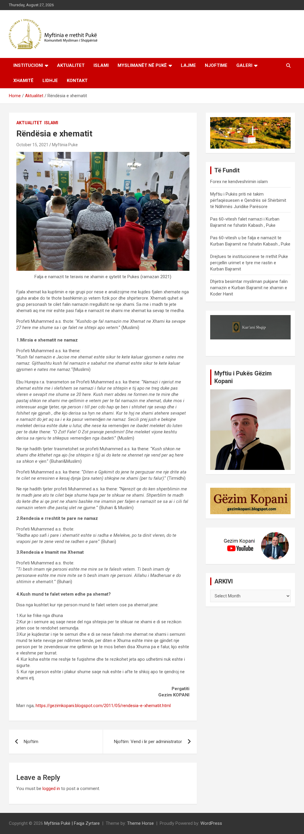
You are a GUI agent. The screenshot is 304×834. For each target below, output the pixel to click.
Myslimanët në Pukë (142, 65)
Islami (101, 65)
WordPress (211, 823)
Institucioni (28, 65)
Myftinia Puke (65, 144)
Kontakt (77, 80)
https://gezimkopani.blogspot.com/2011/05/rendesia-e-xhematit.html (103, 705)
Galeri (244, 65)
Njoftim (31, 741)
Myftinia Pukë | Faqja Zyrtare (72, 823)
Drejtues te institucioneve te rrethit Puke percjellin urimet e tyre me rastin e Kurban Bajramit (249, 263)
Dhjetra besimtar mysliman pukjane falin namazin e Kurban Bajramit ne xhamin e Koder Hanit (249, 288)
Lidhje (50, 80)
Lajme (188, 65)
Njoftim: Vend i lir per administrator (148, 741)
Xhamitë (23, 80)
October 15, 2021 (32, 144)
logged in (51, 788)
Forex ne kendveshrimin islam (239, 181)
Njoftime (216, 65)
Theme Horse (140, 823)
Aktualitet (71, 65)
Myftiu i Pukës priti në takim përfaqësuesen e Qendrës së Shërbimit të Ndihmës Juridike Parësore (248, 200)
